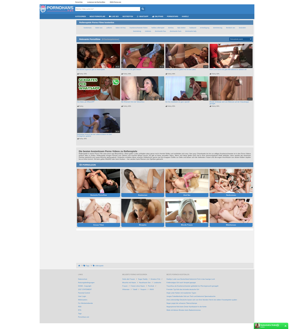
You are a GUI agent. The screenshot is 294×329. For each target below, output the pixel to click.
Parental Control (84, 293)
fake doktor (181, 28)
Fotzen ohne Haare (138, 286)
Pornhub (151, 286)
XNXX (152, 289)
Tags (80, 313)
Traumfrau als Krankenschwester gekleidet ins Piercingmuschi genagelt (192, 286)
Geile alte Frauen (128, 279)
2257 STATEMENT (85, 289)
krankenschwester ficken (139, 28)
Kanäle (185, 16)
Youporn (143, 289)
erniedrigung (204, 28)
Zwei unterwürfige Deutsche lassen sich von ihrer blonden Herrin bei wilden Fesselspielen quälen (202, 300)
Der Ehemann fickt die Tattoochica (132, 102)
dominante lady (190, 31)
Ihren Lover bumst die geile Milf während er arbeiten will (228, 69)
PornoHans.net (83, 317)
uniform (109, 28)
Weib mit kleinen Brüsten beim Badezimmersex (184, 310)
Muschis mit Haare (129, 282)
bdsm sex (98, 28)
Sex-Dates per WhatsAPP (85, 102)
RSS (79, 307)
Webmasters (82, 300)
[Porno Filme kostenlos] (57, 13)
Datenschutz (82, 279)
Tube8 (135, 289)
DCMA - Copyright (84, 286)
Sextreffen (127, 16)
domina (171, 28)
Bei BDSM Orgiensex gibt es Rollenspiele (91, 69)
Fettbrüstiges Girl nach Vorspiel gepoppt (181, 282)
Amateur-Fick (155, 279)
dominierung (217, 28)
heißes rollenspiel (157, 28)
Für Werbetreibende (85, 303)
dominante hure (175, 31)
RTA (79, 310)
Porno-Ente (79, 2)
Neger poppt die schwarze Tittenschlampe (182, 303)
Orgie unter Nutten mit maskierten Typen (181, 293)
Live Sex (115, 16)
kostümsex (88, 28)
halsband (192, 28)
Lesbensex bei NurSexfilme (96, 2)
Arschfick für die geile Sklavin (131, 69)
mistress (148, 31)
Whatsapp (143, 16)
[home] (79, 265)
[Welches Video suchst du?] (142, 9)
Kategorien (80, 16)
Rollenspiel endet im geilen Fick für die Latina (180, 69)
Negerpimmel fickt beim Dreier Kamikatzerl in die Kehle (186, 307)
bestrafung (137, 31)
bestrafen (242, 28)
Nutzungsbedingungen (86, 282)
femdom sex (230, 28)
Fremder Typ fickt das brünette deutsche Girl (183, 289)
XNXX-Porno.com (115, 2)
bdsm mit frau (121, 28)
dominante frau (160, 31)
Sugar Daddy (143, 279)
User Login (82, 296)
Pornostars (172, 16)
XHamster (126, 289)
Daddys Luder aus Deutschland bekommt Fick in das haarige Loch (191, 279)
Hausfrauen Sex (145, 282)
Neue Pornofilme (97, 16)
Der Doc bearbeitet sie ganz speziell (177, 102)
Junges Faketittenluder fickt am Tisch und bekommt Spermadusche (191, 296)
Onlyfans (158, 16)
